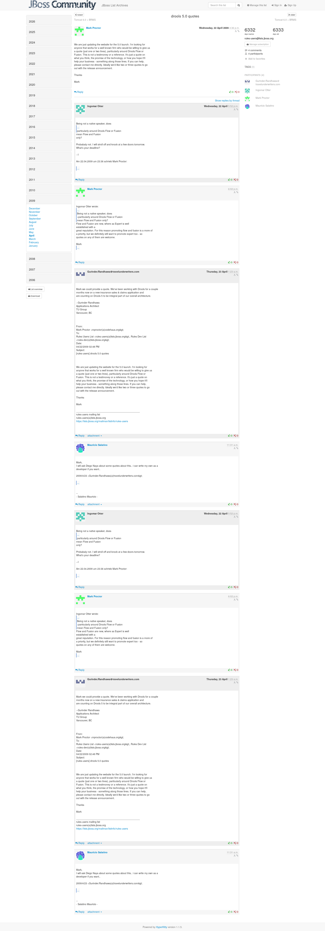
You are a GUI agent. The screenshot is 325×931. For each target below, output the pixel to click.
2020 (32, 84)
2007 (32, 269)
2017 (32, 116)
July (31, 225)
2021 (32, 74)
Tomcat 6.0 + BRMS (85, 19)
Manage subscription (259, 44)
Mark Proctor (93, 27)
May (31, 232)
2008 (32, 259)
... (78, 127)
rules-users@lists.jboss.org (259, 38)
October (33, 215)
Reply (80, 92)
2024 (32, 42)
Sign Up (291, 5)
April (31, 235)
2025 (32, 32)
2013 (32, 158)
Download (35, 295)
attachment (94, 435)
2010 (32, 190)
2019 (32, 95)
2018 (32, 106)
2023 (32, 53)
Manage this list (258, 5)
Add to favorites (256, 58)
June (31, 228)
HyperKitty (161, 927)
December (34, 208)
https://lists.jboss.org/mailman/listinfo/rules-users (102, 421)
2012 (32, 169)
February (34, 242)
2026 (32, 21)
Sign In (278, 5)
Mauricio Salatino (97, 445)
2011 (32, 180)
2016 (32, 127)
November (34, 211)
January (33, 245)
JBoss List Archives (115, 5)
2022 (32, 63)
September (35, 218)
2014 (32, 148)
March (32, 239)
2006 (32, 280)
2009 (32, 201)
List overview (36, 289)
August (32, 222)
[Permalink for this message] (238, 31)
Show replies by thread (227, 100)
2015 (32, 137)
